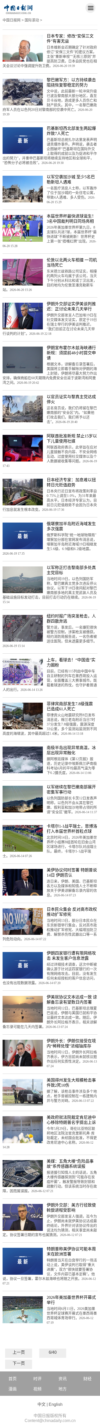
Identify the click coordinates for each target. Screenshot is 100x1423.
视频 (37, 1389)
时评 (37, 1379)
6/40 (53, 1352)
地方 (62, 1389)
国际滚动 (32, 20)
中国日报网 (12, 20)
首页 (12, 1379)
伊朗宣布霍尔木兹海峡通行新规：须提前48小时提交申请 (71, 353)
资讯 (62, 1379)
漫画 (12, 1389)
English (56, 1404)
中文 (41, 1404)
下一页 (19, 1363)
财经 (87, 1379)
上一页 (19, 1352)
